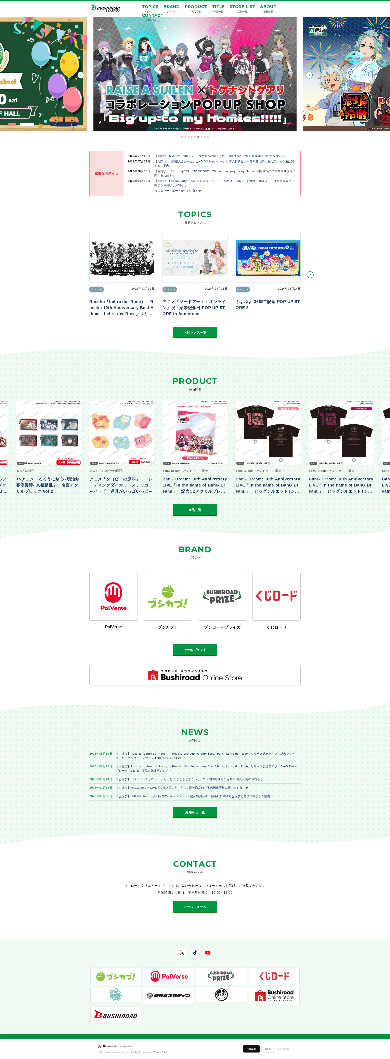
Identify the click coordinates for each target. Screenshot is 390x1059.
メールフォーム (195, 907)
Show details (283, 1049)
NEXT (309, 75)
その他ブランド (195, 650)
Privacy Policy (160, 1052)
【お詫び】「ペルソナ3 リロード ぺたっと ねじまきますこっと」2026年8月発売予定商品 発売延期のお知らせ (189, 779)
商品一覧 (195, 510)
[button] (182, 137)
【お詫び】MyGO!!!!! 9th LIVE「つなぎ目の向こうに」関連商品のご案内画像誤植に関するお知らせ (182, 787)
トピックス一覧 (195, 332)
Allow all (251, 1048)
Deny (268, 1048)
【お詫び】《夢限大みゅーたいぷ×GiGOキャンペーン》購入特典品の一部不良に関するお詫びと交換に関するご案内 (193, 796)
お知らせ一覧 (195, 812)
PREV (80, 75)
